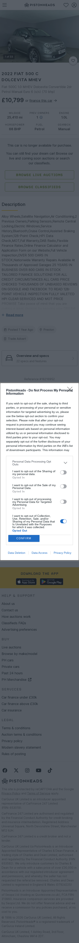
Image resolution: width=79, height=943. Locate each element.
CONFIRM (23, 538)
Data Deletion (16, 552)
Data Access (39, 552)
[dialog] (39, 471)
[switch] (63, 472)
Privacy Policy (62, 552)
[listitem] (39, 463)
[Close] (71, 390)
